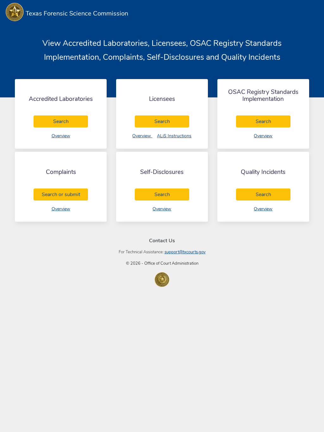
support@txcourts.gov (185, 252)
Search (70, 121)
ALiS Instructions (174, 136)
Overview (61, 136)
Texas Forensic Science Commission (76, 13)
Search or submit (65, 194)
